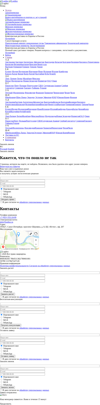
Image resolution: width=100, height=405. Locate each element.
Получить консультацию (10, 325)
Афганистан (39, 62)
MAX (5, 194)
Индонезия (23, 71)
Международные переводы (17, 45)
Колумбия (39, 74)
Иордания (33, 71)
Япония (73, 97)
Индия (15, 71)
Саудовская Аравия (52, 86)
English (11, 149)
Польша (22, 86)
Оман (54, 81)
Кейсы (8, 55)
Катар (14, 74)
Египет (8, 71)
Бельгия (58, 62)
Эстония (39, 97)
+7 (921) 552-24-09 (8, 217)
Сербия (64, 86)
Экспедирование (37, 45)
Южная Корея (63, 97)
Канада (8, 74)
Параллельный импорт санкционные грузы (24, 43)
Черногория (58, 93)
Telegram (7, 191)
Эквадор (31, 97)
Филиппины (18, 93)
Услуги (8, 10)
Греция (33, 67)
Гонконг (26, 67)
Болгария (67, 62)
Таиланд (27, 88)
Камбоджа (63, 71)
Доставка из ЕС (12, 135)
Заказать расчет (7, 294)
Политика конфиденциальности (14, 266)
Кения (20, 74)
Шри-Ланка (21, 97)
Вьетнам (9, 67)
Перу (16, 86)
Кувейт (52, 74)
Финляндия (30, 93)
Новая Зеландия (30, 81)
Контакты (9, 140)
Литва (19, 78)
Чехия (67, 93)
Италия (55, 71)
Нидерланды (17, 81)
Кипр (26, 74)
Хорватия (48, 93)
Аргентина (28, 62)
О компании (10, 137)
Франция (40, 93)
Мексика (36, 78)
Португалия (32, 86)
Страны (8, 57)
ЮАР (54, 97)
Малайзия (27, 78)
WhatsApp (7, 197)
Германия (17, 67)
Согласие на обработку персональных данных (49, 266)
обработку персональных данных (34, 202)
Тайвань (35, 88)
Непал (8, 81)
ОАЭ (49, 81)
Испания (47, 71)
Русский (3, 149)
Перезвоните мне (11, 189)
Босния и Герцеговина (89, 62)
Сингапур (9, 88)
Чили (72, 93)
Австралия (10, 62)
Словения (19, 88)
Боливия (75, 62)
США (40, 86)
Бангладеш (49, 62)
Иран (40, 71)
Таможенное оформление (55, 43)
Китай (32, 74)
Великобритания (21, 64)
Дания (39, 67)
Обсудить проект (7, 199)
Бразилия (9, 64)
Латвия (13, 78)
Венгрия (33, 64)
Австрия (19, 62)
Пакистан (9, 86)
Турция (43, 88)
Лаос (7, 78)
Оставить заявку (7, 356)
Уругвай (9, 93)
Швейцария (10, 97)
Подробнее (10, 38)
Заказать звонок (7, 387)
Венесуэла (42, 64)
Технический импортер (78, 43)
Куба (47, 74)
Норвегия (42, 81)
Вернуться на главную (10, 166)
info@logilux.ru (6, 222)
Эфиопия (47, 97)
